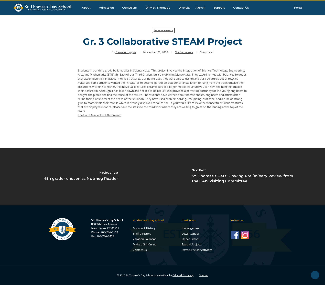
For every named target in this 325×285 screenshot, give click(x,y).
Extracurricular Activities (197, 250)
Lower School (190, 233)
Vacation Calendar (144, 239)
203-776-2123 (109, 232)
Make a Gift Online (144, 244)
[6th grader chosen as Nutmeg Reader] (81, 176)
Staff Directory (142, 233)
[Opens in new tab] (236, 234)
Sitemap (203, 275)
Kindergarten (190, 228)
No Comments (184, 52)
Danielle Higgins (125, 52)
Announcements (163, 30)
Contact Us (140, 250)
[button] (315, 275)
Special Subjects (192, 244)
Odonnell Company (182, 275)
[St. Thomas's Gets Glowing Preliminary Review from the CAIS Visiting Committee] (243, 176)
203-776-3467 (105, 236)
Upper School (190, 239)
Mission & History (144, 228)
